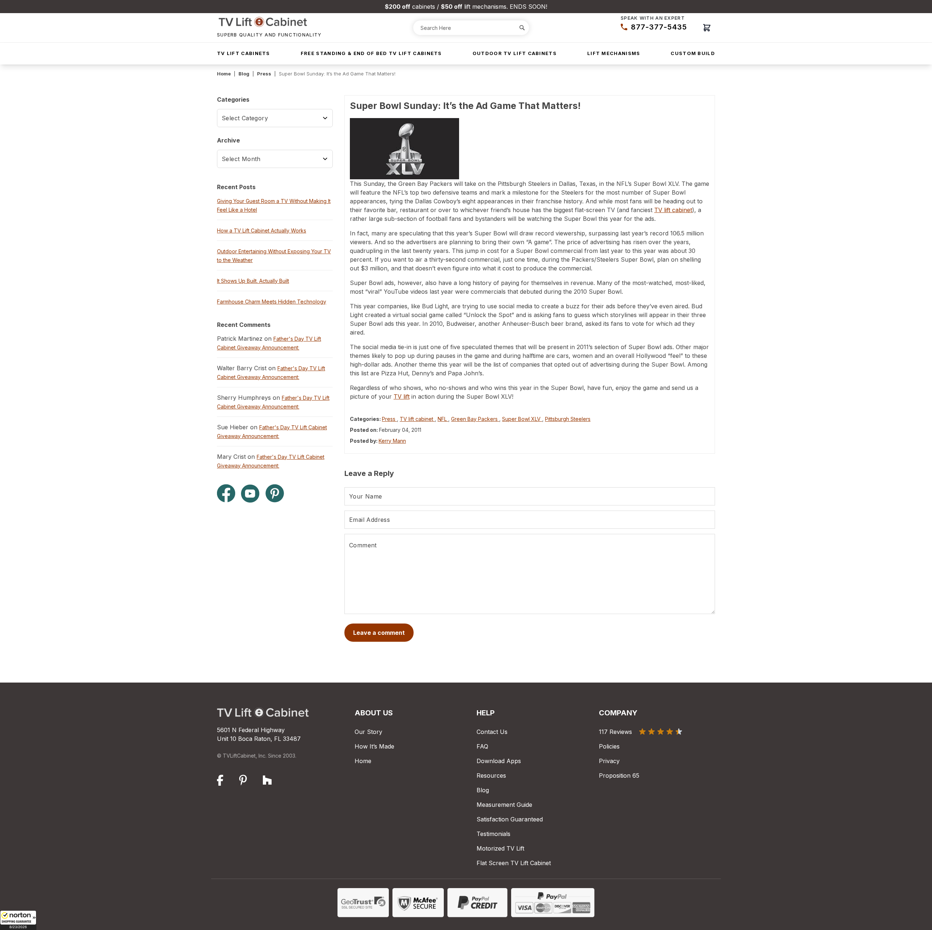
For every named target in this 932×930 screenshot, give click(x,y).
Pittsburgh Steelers (568, 419)
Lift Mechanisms (613, 53)
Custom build (693, 53)
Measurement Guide (504, 804)
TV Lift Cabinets (243, 53)
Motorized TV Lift (500, 848)
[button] (18, 920)
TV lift (402, 396)
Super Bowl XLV (522, 419)
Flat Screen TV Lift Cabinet (514, 863)
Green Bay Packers (475, 419)
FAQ (482, 746)
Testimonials (493, 833)
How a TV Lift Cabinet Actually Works (261, 230)
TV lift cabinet (673, 210)
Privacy (609, 761)
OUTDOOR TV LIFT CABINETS (515, 53)
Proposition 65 (619, 775)
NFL (443, 419)
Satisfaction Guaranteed (510, 819)
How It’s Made (374, 746)
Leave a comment (379, 632)
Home (224, 74)
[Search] (522, 27)
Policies (609, 746)
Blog (243, 74)
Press (264, 74)
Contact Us (492, 731)
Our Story (368, 731)
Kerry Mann (392, 441)
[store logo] (269, 22)
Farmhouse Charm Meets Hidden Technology (271, 301)
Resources (491, 775)
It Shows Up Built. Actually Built (253, 281)
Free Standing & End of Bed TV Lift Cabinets (371, 53)
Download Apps (499, 761)
